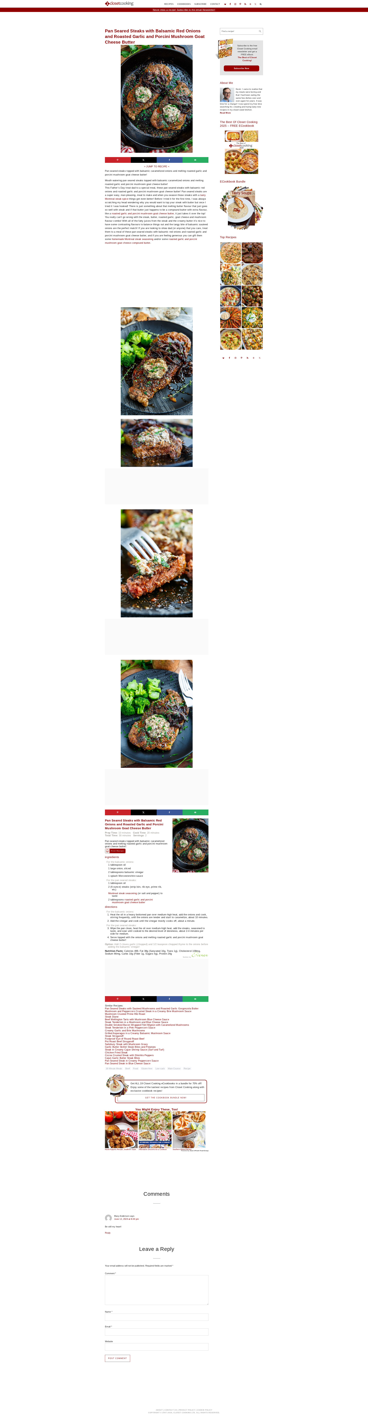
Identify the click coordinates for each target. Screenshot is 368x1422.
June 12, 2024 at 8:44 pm (126, 1219)
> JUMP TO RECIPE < (156, 166)
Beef (127, 1068)
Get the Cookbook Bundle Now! (166, 1098)
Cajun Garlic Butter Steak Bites (124, 1058)
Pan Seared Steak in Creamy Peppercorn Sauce (134, 1060)
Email (108, 1326)
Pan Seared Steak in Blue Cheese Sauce (129, 1063)
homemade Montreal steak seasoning (132, 239)
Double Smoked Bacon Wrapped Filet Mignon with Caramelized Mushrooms (149, 1025)
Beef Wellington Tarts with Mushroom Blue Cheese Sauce (139, 1019)
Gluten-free (146, 1068)
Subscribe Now (241, 68)
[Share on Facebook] (170, 160)
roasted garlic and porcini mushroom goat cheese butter (143, 213)
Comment (110, 1273)
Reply (108, 1233)
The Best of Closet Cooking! (247, 59)
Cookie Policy (204, 1410)
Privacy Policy (187, 1410)
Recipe (187, 1068)
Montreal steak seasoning (122, 893)
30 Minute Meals (114, 1068)
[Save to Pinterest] (118, 160)
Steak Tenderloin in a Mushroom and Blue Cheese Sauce (138, 1022)
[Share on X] (144, 160)
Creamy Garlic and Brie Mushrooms (127, 1030)
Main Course (174, 1068)
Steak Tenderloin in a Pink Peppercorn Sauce (132, 1027)
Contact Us (170, 1410)
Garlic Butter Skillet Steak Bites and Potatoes (132, 1047)
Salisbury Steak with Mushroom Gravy (128, 1044)
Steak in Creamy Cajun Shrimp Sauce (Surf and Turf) (136, 1049)
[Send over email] (195, 160)
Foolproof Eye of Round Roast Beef (126, 1038)
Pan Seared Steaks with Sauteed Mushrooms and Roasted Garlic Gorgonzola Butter (154, 1008)
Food (135, 1068)
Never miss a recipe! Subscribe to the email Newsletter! (184, 9)
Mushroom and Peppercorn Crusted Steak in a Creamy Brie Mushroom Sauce (150, 1011)
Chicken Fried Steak (118, 1052)
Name (108, 1312)
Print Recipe (117, 851)
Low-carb (160, 1068)
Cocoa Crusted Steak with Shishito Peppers (131, 1055)
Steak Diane (113, 1016)
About (159, 1410)
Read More (225, 113)
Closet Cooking (119, 3)
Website (109, 1341)
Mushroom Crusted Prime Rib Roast (127, 1014)
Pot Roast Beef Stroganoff (121, 1041)
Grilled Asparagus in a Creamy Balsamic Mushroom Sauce (139, 1033)
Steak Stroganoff (116, 1036)
